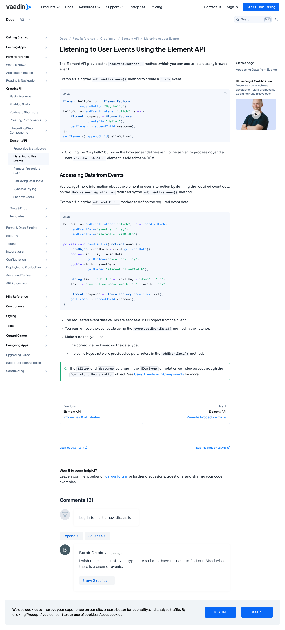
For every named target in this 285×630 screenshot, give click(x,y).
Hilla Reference (17, 296)
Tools (10, 325)
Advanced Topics (18, 275)
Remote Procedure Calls (27, 171)
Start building (261, 7)
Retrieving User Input (28, 181)
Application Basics (19, 72)
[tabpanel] (145, 120)
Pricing (156, 7)
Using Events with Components (159, 374)
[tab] (66, 94)
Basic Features (20, 96)
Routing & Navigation (21, 80)
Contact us (213, 7)
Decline (220, 612)
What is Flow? (16, 64)
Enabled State (20, 104)
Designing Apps (17, 345)
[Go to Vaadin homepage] (18, 7)
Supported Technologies (23, 362)
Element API (18, 140)
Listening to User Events (25, 159)
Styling (11, 316)
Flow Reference (17, 56)
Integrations (15, 251)
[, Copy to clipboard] (225, 93)
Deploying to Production (23, 267)
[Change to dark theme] (276, 19)
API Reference (16, 283)
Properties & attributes (29, 148)
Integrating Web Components (21, 130)
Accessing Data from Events (256, 69)
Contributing (15, 371)
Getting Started (17, 37)
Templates (17, 216)
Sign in (232, 7)
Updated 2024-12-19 (72, 447)
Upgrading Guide (18, 355)
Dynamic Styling (24, 189)
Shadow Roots (23, 197)
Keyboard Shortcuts (24, 112)
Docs (69, 7)
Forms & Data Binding (21, 227)
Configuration (16, 259)
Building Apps (16, 47)
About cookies (110, 614)
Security (12, 235)
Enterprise (137, 7)
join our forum (115, 476)
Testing (11, 243)
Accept (257, 612)
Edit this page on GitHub (211, 447)
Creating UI (14, 88)
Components (15, 306)
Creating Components (25, 120)
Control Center (16, 335)
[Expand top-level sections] (43, 32)
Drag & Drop (18, 208)
